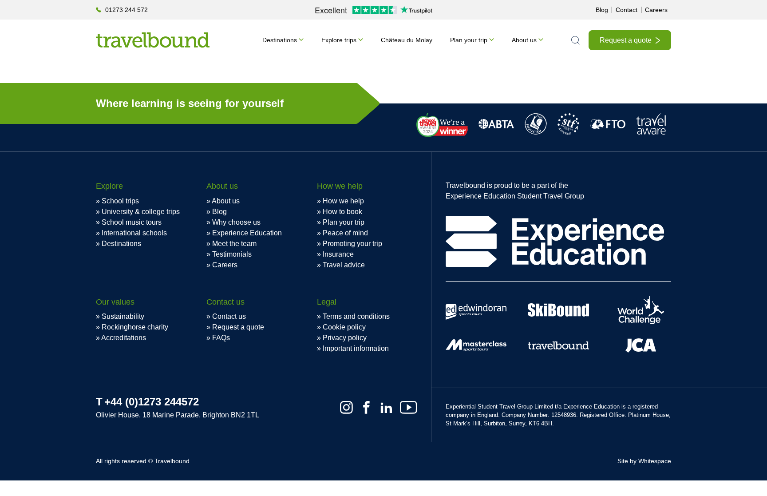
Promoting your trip (352, 243)
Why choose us (236, 222)
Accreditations (123, 337)
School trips (120, 201)
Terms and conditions (356, 316)
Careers (656, 10)
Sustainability (123, 316)
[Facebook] (366, 407)
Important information (356, 348)
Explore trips (338, 40)
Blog (602, 10)
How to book (342, 211)
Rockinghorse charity (135, 327)
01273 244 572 (126, 10)
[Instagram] (346, 407)
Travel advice (344, 265)
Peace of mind (345, 233)
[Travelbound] (153, 40)
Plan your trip (468, 40)
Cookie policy (344, 327)
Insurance (338, 254)
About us (524, 40)
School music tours (132, 222)
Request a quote (626, 40)
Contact (626, 10)
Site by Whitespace (644, 460)
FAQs (221, 337)
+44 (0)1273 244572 (151, 402)
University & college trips (141, 211)
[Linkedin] (386, 407)
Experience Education (247, 233)
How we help (343, 201)
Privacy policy (345, 337)
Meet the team (234, 243)
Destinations (279, 40)
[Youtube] (408, 407)
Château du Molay (406, 40)
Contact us (229, 316)
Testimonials (232, 254)
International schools (134, 233)
